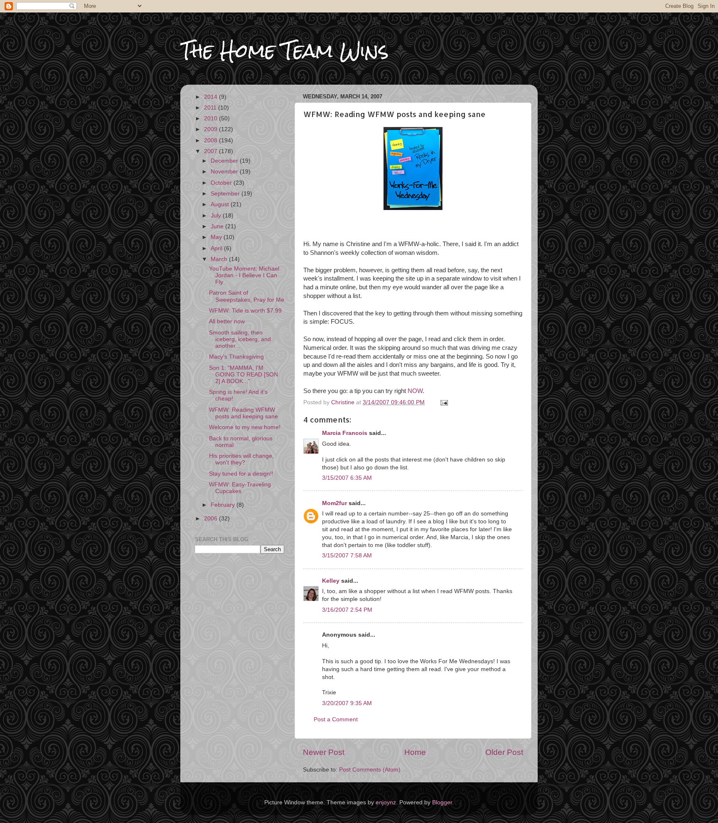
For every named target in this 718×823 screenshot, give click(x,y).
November (225, 172)
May (217, 237)
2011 (211, 108)
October (222, 183)
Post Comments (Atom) (370, 770)
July (217, 215)
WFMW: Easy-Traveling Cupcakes (240, 487)
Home (415, 752)
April (217, 248)
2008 (211, 140)
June (218, 226)
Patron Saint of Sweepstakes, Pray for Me (246, 296)
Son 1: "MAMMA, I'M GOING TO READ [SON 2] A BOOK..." (243, 374)
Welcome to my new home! (244, 427)
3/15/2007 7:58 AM (347, 555)
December (225, 161)
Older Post (504, 752)
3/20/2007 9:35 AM (347, 703)
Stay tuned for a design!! (241, 474)
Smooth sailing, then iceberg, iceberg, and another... (240, 339)
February (223, 505)
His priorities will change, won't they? (241, 459)
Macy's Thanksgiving (236, 357)
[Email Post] (444, 402)
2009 (211, 129)
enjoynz (386, 802)
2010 (211, 118)
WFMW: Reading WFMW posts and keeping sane (243, 413)
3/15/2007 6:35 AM (347, 478)
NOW (415, 391)
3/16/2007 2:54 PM (347, 610)
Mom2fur (334, 503)
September (226, 193)
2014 (211, 97)
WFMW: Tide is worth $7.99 (245, 311)
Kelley (330, 581)
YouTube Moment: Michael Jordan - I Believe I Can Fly (244, 275)
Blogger (442, 802)
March (220, 259)
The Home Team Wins (284, 50)
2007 (211, 151)
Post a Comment (336, 719)
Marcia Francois (344, 433)
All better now (227, 321)
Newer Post (323, 752)
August (221, 204)
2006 (211, 518)
